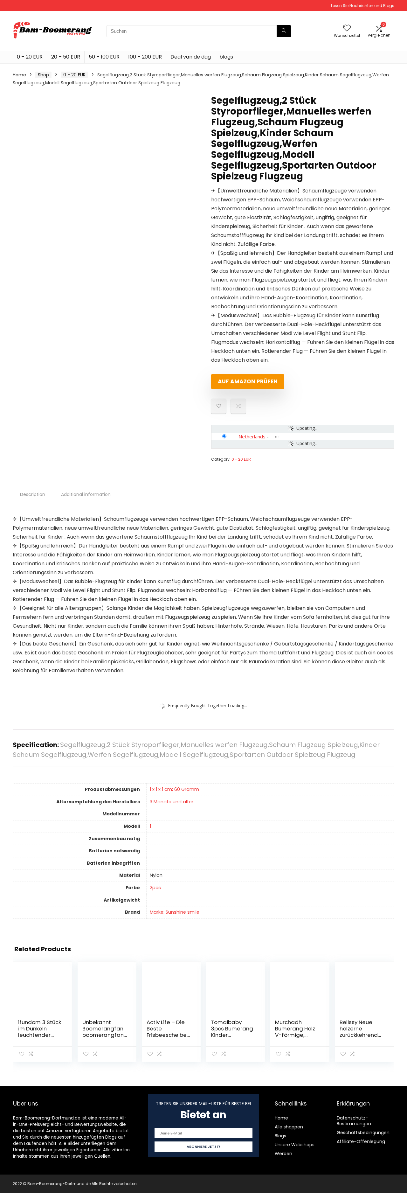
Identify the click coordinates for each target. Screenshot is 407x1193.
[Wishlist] (347, 28)
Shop (43, 75)
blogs (226, 56)
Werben (283, 1153)
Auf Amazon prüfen (248, 381)
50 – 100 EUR (104, 56)
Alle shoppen (289, 1127)
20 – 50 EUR (65, 56)
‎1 (150, 826)
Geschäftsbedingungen (363, 1132)
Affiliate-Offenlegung (361, 1141)
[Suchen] (284, 31)
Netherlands (252, 436)
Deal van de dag (190, 56)
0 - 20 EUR (74, 75)
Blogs (280, 1136)
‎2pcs (155, 887)
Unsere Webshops (294, 1144)
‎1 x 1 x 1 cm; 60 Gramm (174, 789)
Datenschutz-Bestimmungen (354, 1121)
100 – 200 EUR (145, 56)
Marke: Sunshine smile (174, 912)
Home (19, 75)
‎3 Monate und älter (171, 802)
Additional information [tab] (86, 494)
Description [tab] (32, 494)
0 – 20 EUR (30, 56)
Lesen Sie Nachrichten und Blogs (362, 5)
